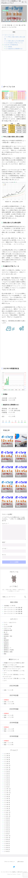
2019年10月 (7, 816)
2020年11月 (7, 790)
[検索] (25, 597)
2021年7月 (7, 775)
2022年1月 (7, 763)
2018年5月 (7, 843)
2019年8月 (7, 820)
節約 (5, 638)
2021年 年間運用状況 (11, 44)
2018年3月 (7, 847)
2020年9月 (7, 794)
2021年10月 (7, 769)
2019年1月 (7, 833)
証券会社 (6, 642)
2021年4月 (7, 781)
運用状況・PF (9, 6)
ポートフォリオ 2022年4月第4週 (13, 613)
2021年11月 (7, 767)
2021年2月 (7, 785)
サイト (4, 554)
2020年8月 (7, 796)
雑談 (5, 653)
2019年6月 (7, 824)
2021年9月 (7, 771)
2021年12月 (7, 765)
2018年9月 (7, 839)
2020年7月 (7, 798)
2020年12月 (7, 789)
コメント (5, 523)
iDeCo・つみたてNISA (10, 622)
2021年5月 (7, 779)
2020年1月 (7, 810)
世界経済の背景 (8, 630)
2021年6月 (7, 777)
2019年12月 (7, 812)
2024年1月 (7, 753)
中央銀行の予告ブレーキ (14, 43)
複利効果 (6, 640)
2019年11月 (7, 814)
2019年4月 (7, 828)
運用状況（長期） (8, 651)
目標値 (9, 46)
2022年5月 (7, 755)
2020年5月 (7, 802)
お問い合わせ (20, 861)
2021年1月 (7, 787)
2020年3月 (7, 806)
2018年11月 (7, 837)
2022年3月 (7, 759)
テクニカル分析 (8, 626)
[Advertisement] (14, 67)
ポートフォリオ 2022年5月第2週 (13, 607)
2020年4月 (7, 804)
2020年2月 (7, 808)
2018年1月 (7, 851)
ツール (5, 624)
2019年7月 (7, 822)
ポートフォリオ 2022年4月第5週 (13, 611)
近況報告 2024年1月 (9, 605)
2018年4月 (7, 845)
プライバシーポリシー (9, 861)
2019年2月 (7, 832)
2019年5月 (7, 826)
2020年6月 (7, 800)
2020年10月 (7, 792)
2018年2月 (7, 849)
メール (4, 548)
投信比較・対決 (8, 636)
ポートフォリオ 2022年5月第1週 (13, 609)
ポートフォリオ (9, 35)
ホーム (3, 6)
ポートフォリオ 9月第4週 (11, 670)
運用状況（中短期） (9, 650)
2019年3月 (7, 830)
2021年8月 (7, 773)
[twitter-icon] (14, 866)
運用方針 (6, 646)
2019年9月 (7, 818)
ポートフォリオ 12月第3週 (11, 678)
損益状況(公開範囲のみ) (14, 48)
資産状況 (6, 644)
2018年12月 (7, 835)
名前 (4, 542)
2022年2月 (7, 761)
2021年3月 (7, 783)
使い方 (5, 632)
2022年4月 (7, 757)
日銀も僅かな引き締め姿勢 (15, 41)
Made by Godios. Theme (14, 874)
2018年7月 (7, 841)
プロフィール (7, 628)
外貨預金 (6, 634)
